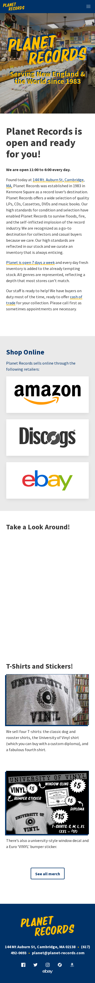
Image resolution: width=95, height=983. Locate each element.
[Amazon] (47, 394)
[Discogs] (47, 437)
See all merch (47, 873)
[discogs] (60, 965)
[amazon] (72, 965)
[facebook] (23, 965)
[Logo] (13, 6)
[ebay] (48, 971)
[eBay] (47, 480)
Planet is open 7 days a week (30, 262)
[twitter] (35, 965)
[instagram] (48, 965)
